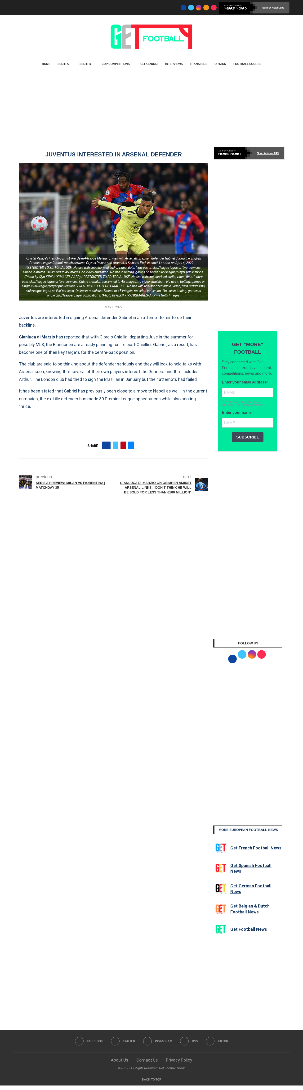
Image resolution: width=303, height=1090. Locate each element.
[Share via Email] (131, 445)
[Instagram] (198, 7)
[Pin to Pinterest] (123, 445)
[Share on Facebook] (106, 445)
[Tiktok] (214, 7)
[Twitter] (191, 7)
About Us (119, 1060)
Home (46, 64)
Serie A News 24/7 (273, 7)
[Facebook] (183, 7)
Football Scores (247, 64)
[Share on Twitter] (115, 445)
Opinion (220, 64)
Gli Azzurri (149, 64)
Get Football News (248, 929)
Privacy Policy (179, 1060)
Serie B (85, 64)
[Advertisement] (151, 108)
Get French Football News (255, 847)
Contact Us (147, 1060)
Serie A (63, 64)
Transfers (198, 64)
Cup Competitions (116, 64)
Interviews (174, 64)
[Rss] (206, 7)
